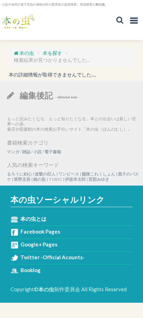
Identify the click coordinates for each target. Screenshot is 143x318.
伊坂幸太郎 (75, 179)
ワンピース (68, 174)
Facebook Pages (40, 231)
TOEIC (55, 179)
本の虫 (35, 21)
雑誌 (26, 151)
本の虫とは (33, 218)
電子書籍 (52, 151)
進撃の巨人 (45, 174)
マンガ (13, 151)
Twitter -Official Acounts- (52, 257)
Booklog (30, 270)
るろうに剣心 (19, 174)
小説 (37, 151)
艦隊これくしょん (98, 174)
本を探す (52, 53)
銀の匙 (39, 179)
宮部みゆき (99, 179)
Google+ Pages (38, 244)
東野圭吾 (22, 179)
